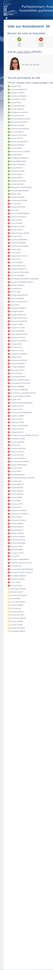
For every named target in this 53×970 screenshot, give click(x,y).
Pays (28, 82)
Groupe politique (39, 82)
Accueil (6, 18)
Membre (21, 82)
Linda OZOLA (24, 52)
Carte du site (7, 1)
